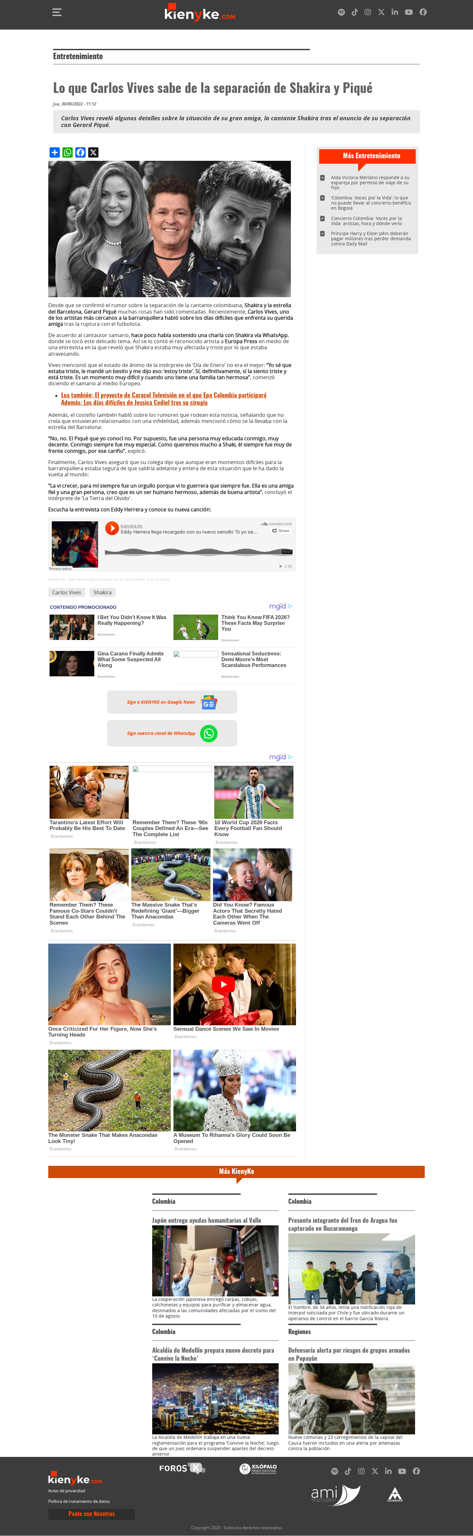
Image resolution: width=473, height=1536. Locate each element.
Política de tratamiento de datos (79, 1501)
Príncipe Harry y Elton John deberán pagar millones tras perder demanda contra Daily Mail (371, 238)
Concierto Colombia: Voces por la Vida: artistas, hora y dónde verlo (366, 220)
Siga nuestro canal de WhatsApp (162, 733)
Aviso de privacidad (66, 1491)
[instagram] (368, 13)
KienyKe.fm (56, 579)
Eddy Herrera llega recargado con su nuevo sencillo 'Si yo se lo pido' (119, 579)
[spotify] (341, 13)
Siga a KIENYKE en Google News (162, 702)
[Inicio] (200, 12)
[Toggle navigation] (57, 12)
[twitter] (381, 13)
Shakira (103, 592)
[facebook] (423, 13)
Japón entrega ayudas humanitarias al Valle (206, 1221)
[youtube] (409, 13)
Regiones (299, 1332)
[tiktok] (355, 13)
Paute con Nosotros (92, 1514)
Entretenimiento (78, 57)
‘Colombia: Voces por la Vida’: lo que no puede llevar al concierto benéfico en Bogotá (371, 203)
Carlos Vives (66, 592)
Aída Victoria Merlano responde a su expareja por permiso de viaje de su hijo (370, 182)
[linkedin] (395, 13)
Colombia (163, 1202)
